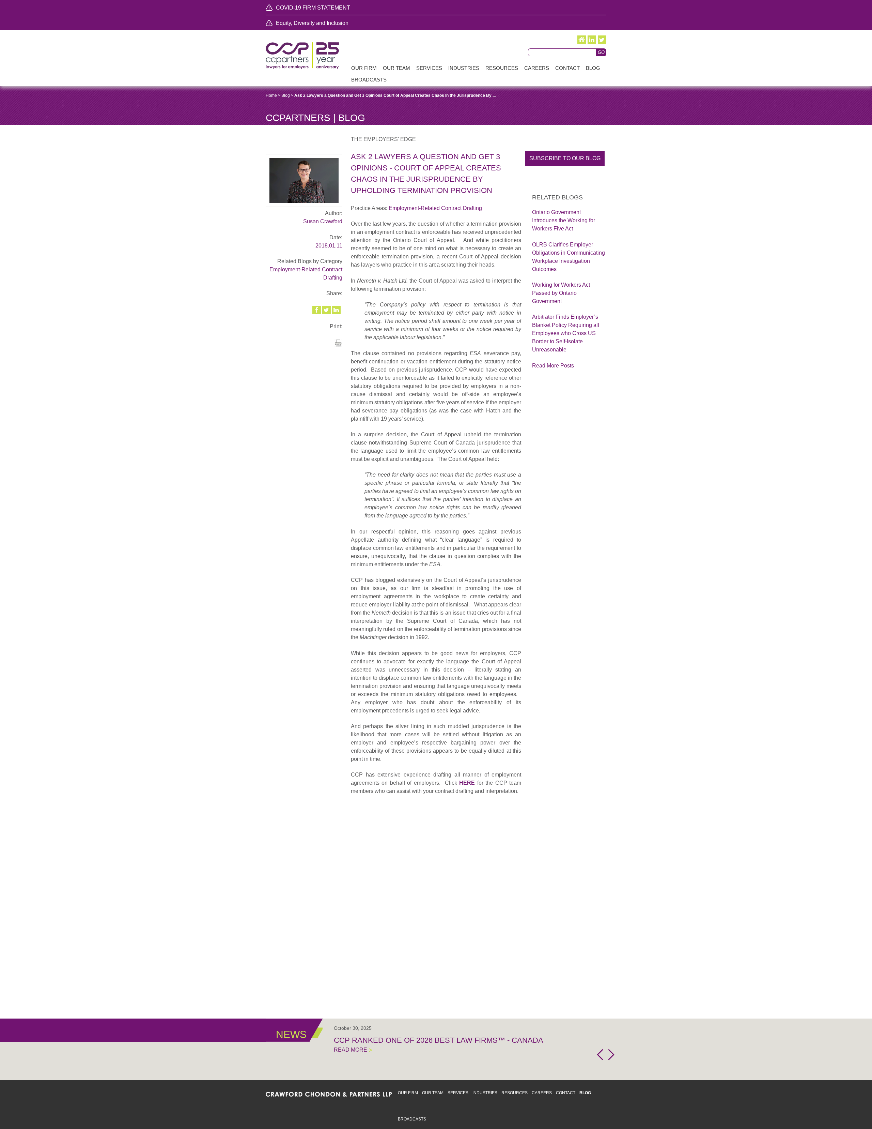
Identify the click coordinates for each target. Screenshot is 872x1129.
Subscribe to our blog (565, 158)
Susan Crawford (322, 221)
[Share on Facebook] (317, 310)
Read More (350, 1050)
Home (271, 95)
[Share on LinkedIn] (337, 310)
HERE (467, 783)
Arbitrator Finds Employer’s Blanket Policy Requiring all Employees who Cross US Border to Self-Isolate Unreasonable (565, 333)
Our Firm (408, 1092)
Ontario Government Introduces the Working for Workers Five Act (563, 220)
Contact (565, 1092)
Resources (514, 1092)
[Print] (338, 345)
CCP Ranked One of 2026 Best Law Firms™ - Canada (438, 1040)
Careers (542, 1092)
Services (458, 1092)
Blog (285, 95)
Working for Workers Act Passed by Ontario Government (561, 293)
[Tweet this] (327, 310)
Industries (484, 1092)
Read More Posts (553, 365)
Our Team (432, 1092)
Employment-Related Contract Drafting (435, 208)
